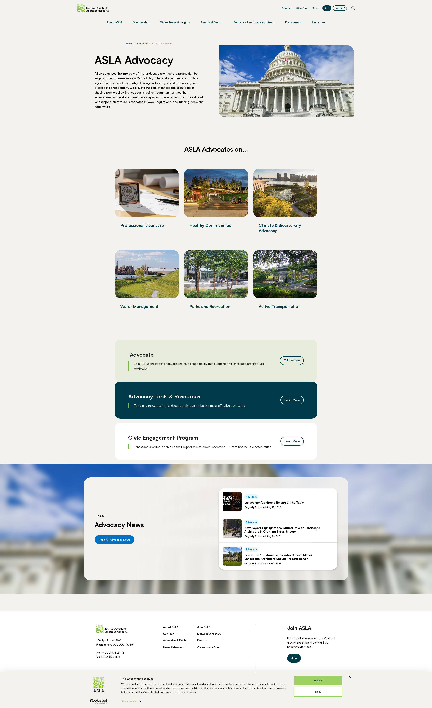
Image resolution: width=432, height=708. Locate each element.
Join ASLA (203, 627)
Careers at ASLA (208, 647)
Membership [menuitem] (141, 22)
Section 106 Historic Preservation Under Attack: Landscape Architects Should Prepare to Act (278, 556)
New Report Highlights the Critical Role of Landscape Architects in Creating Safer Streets (282, 529)
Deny (318, 691)
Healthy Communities (210, 225)
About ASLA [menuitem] (114, 22)
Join (327, 8)
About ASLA (143, 43)
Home (129, 43)
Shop (315, 8)
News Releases (173, 647)
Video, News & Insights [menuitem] (175, 22)
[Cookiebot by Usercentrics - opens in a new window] (99, 701)
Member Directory (209, 633)
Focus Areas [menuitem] (293, 22)
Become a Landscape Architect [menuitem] (254, 22)
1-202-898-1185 (110, 656)
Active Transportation (280, 306)
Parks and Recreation (210, 306)
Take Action (292, 360)
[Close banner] (350, 677)
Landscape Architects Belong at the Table (274, 502)
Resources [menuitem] (318, 22)
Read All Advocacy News (114, 539)
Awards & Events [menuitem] (212, 22)
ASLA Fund (301, 8)
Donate (202, 640)
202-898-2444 (114, 652)
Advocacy (251, 496)
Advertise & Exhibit (175, 640)
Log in (338, 8)
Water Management (139, 306)
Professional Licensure (142, 225)
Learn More (292, 400)
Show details (129, 701)
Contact (286, 8)
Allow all (318, 680)
